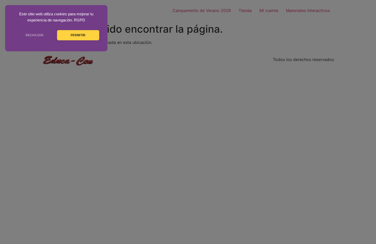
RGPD (79, 20)
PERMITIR (78, 35)
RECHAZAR (34, 35)
